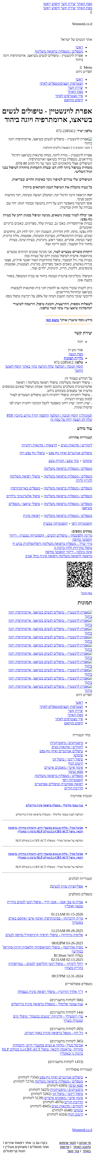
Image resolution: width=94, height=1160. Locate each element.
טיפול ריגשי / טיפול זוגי (67, 759)
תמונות (85, 415)
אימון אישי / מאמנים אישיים (63, 767)
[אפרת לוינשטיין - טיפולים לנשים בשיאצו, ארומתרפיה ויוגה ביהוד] (47, 616)
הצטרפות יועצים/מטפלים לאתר (61, 83)
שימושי (87, 461)
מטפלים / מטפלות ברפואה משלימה (68, 468)
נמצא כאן (52, 320)
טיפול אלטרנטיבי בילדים (23, 496)
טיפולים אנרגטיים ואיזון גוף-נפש (70, 453)
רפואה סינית (31, 516)
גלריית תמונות (73, 358)
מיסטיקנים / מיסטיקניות (66, 743)
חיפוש (56, 4)
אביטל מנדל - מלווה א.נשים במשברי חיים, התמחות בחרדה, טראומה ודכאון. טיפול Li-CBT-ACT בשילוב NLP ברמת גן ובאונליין (45, 829)
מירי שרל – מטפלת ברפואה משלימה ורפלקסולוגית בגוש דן (52, 544)
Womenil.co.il (82, 1130)
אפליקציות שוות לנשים (67, 886)
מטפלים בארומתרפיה (25, 488)
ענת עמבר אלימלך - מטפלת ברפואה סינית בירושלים (54, 805)
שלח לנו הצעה (82, 419)
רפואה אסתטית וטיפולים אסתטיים (59, 784)
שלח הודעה (46, 366)
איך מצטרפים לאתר (69, 96)
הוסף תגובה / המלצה (69, 366)
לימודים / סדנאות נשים (76, 445)
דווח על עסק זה (61, 419)
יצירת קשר (68, 4)
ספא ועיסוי (75, 772)
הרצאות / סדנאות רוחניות (39, 445)
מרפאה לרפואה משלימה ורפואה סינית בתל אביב (58, 556)
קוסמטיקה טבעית (55, 523)
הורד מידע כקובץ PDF (22, 415)
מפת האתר (84, 4)
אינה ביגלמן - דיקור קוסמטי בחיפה (68, 552)
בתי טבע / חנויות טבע (64, 461)
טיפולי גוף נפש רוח (32, 453)
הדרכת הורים (73, 788)
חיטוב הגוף (75, 763)
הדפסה (44, 415)
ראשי (47, 4)
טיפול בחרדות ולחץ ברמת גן (73, 548)
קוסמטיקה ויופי (81, 523)
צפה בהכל (86, 593)
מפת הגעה (76, 354)
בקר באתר (29, 366)
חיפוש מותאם (73, 100)
